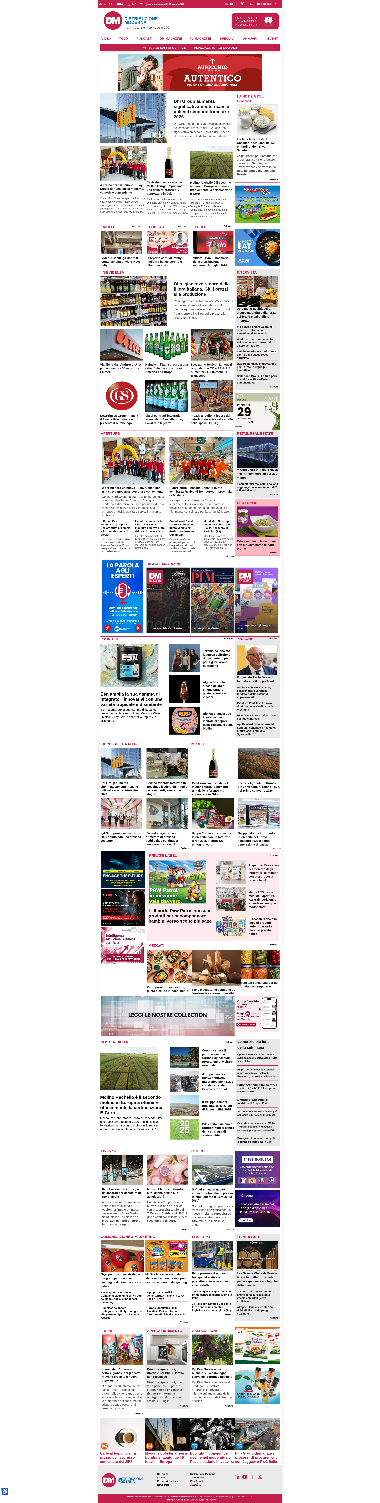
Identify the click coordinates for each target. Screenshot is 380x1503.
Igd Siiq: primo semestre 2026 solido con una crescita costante (120, 837)
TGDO (123, 38)
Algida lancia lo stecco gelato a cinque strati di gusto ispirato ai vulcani (214, 690)
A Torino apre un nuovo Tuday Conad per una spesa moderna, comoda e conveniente (122, 188)
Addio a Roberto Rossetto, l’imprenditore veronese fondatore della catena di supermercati (254, 692)
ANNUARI (250, 38)
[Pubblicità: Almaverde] (257, 1345)
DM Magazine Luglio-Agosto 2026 (254, 572)
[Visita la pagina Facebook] (237, 4)
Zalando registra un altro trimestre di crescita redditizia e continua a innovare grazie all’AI (163, 839)
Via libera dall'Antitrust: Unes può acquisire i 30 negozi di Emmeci (121, 368)
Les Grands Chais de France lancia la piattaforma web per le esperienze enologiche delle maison (257, 1279)
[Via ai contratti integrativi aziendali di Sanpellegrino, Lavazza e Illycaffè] (166, 396)
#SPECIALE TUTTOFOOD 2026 (215, 47)
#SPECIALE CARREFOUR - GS (164, 47)
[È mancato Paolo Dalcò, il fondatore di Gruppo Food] (257, 660)
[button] (107, 628)
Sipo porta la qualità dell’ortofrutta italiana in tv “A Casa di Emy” (165, 1295)
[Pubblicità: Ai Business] (123, 945)
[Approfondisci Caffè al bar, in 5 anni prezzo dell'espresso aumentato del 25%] (122, 1434)
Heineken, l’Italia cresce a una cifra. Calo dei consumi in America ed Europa (166, 368)
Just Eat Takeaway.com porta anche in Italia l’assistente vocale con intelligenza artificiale (255, 1296)
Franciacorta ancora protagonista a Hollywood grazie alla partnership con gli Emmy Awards (121, 1313)
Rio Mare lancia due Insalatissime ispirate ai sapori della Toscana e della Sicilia (218, 721)
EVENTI (273, 38)
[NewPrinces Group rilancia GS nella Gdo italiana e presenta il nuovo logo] (121, 396)
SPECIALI (227, 38)
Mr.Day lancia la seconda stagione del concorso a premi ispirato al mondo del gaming (166, 1278)
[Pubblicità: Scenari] (123, 907)
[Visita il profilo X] (242, 4)
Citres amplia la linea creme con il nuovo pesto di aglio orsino (257, 545)
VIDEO (106, 38)
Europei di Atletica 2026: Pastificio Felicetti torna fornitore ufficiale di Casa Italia (166, 1311)
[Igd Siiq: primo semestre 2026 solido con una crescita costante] (121, 813)
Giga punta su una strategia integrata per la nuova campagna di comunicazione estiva (121, 1280)
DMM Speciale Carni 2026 (164, 570)
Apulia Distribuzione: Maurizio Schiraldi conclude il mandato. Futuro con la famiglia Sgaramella (256, 729)
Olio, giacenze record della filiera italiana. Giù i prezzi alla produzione (202, 289)
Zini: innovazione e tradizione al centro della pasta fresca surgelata (257, 354)
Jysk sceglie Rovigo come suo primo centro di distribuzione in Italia (212, 1295)
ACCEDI (255, 4)
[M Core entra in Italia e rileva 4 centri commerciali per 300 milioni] (257, 452)
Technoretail (197, 1477)
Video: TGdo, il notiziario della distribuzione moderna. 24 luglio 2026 (211, 261)
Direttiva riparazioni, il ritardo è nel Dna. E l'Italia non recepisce (165, 1373)
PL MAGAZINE (200, 38)
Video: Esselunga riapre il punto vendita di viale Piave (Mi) (121, 261)
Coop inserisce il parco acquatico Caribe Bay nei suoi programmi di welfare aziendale (217, 1058)
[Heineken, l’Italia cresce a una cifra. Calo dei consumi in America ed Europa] (166, 345)
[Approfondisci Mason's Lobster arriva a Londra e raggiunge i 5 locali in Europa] (167, 1434)
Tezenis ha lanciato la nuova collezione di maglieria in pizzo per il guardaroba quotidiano (217, 658)
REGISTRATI (270, 4)
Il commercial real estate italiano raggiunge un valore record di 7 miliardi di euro (257, 487)
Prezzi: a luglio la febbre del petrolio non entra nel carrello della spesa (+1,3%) (212, 419)
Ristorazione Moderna (202, 1474)
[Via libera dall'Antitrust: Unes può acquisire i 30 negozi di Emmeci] (121, 345)
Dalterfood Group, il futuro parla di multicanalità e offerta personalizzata (257, 379)
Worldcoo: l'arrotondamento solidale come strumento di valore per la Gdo (255, 342)
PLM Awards (197, 1481)
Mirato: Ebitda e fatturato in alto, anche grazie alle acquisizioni (166, 1193)
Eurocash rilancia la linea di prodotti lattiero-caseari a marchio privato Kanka (262, 926)
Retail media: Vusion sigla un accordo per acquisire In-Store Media (122, 1193)
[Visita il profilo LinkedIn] (226, 4)
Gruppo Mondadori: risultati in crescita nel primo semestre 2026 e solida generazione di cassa (257, 839)
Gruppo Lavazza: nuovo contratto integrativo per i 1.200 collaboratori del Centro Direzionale (217, 1082)
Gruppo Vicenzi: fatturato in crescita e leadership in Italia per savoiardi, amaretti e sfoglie (166, 788)
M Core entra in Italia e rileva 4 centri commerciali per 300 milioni (257, 473)
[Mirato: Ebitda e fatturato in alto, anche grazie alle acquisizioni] (167, 1169)
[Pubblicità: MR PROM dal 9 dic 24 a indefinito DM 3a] (257, 1169)
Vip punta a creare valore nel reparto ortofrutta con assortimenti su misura (255, 330)
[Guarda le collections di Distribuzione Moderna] (168, 1016)
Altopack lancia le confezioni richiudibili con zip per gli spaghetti (255, 1310)
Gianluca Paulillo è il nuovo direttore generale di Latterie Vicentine (255, 706)
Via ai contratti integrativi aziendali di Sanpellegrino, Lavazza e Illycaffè (164, 419)
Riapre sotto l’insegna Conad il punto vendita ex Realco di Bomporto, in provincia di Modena (200, 491)
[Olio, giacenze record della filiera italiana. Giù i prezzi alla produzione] (133, 301)
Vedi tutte (274, 179)
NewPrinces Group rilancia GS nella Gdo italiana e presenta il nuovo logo (119, 419)
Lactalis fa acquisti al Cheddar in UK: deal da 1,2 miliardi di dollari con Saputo (256, 145)
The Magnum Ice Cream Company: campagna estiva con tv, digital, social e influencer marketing (121, 1297)
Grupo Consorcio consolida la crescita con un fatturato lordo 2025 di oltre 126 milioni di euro (211, 839)
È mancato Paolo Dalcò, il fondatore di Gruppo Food (255, 679)
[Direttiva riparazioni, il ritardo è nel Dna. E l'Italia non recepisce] (167, 1349)
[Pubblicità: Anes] (123, 869)
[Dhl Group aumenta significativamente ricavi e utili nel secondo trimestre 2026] (121, 763)
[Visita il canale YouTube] (231, 4)
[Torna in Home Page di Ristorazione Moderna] (122, 1480)
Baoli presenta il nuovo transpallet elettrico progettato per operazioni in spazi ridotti (211, 1279)
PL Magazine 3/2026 (204, 570)
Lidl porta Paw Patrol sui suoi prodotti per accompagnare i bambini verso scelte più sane (180, 915)
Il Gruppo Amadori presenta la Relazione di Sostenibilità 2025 (217, 1105)
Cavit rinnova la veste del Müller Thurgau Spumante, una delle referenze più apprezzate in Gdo (210, 789)
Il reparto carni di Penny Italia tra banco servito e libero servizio (164, 261)
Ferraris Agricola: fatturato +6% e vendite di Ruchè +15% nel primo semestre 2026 (259, 787)
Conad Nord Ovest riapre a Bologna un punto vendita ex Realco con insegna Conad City (181, 528)
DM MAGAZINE (171, 38)
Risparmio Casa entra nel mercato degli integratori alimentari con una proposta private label (263, 873)
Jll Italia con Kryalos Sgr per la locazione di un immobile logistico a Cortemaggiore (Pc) (211, 1307)
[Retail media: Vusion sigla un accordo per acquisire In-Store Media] (122, 1169)
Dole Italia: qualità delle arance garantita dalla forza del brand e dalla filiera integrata (256, 314)
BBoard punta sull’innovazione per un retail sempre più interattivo (256, 367)
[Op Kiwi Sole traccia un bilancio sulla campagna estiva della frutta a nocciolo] (212, 1349)
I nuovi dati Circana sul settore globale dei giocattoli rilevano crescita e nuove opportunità (122, 1375)
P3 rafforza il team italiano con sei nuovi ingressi (256, 717)
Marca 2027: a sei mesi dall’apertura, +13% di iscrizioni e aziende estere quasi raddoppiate (263, 900)
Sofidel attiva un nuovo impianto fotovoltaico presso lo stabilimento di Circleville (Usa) (212, 1195)
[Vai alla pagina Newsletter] (255, 21)
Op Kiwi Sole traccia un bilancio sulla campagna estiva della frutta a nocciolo (212, 1373)
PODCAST (144, 38)
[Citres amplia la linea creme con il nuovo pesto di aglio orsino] (257, 521)
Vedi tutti (228, 638)
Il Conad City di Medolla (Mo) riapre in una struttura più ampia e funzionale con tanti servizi (115, 528)
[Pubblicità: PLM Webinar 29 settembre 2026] (257, 411)
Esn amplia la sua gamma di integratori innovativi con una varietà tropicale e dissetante (131, 699)
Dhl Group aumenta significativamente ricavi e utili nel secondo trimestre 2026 (119, 788)
